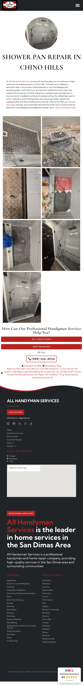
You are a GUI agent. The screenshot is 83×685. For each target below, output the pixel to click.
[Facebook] (14, 423)
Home (9, 430)
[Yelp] (19, 423)
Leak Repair (17, 371)
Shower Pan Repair (35, 374)
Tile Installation (51, 374)
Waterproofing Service (42, 377)
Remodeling (50, 366)
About (9, 443)
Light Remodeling (32, 371)
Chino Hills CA (32, 369)
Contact (10, 446)
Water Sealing (71, 374)
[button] (77, 5)
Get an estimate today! (65, 107)
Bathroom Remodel (16, 369)
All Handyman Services (19, 81)
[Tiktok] (31, 423)
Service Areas (12, 436)
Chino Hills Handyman (49, 369)
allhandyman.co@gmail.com (18, 418)
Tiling (58, 366)
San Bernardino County (70, 371)
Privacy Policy (44, 672)
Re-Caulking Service (50, 371)
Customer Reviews (14, 440)
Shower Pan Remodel (16, 374)
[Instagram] (25, 423)
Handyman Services (15, 433)
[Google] (8, 423)
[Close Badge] (80, 668)
